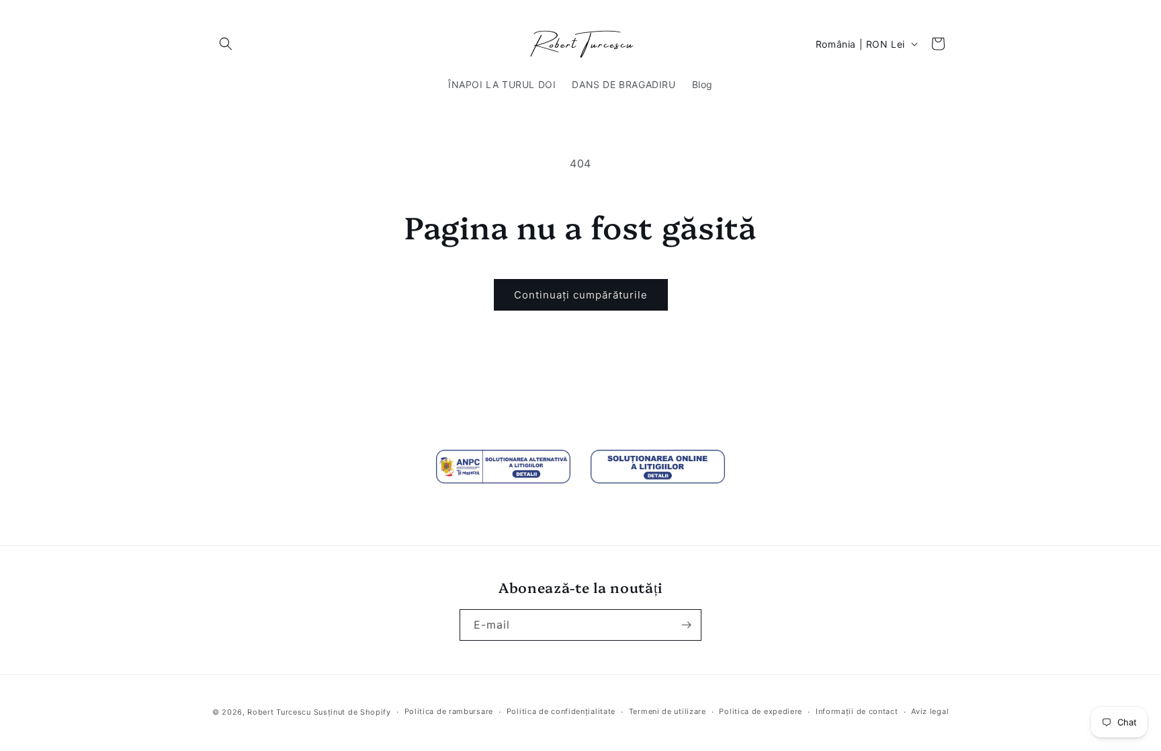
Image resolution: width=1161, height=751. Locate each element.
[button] (226, 43)
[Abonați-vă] (686, 625)
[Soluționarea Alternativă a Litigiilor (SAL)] (503, 466)
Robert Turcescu (279, 712)
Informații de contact (857, 711)
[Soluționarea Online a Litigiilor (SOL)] (658, 466)
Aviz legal (930, 711)
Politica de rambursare (448, 711)
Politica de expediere (760, 711)
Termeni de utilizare (667, 711)
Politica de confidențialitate (561, 711)
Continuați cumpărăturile (581, 294)
